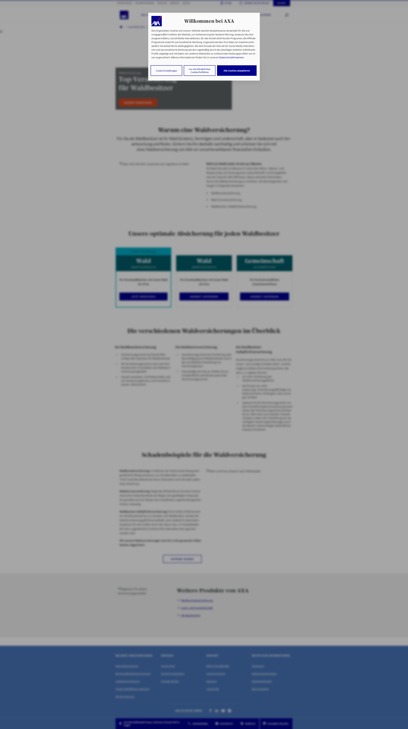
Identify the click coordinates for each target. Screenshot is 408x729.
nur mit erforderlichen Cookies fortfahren (199, 71)
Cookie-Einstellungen (166, 70)
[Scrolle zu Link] (156, 21)
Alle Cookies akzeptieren (237, 70)
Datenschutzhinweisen (231, 57)
